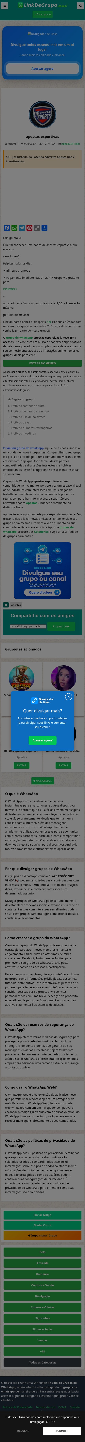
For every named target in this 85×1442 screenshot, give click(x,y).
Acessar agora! (43, 740)
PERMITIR (61, 1431)
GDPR (50, 1421)
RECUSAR (23, 1431)
